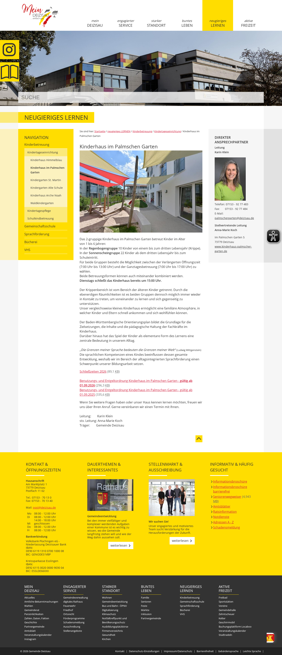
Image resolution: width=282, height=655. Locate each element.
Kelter (222, 618)
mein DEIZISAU (95, 23)
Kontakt (120, 651)
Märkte (145, 610)
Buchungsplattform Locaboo (235, 626)
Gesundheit (108, 635)
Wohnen (107, 597)
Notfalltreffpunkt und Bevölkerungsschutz (114, 620)
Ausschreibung (71, 626)
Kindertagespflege (39, 211)
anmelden (260, 40)
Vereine (223, 606)
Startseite (40, 18)
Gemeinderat (31, 610)
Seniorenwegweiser (227, 497)
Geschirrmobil (227, 622)
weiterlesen (118, 545)
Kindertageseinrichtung (42, 152)
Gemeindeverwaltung (75, 597)
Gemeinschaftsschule (39, 226)
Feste (144, 606)
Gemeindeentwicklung (115, 601)
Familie (145, 597)
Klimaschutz (109, 614)
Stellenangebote (72, 631)
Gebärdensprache (228, 651)
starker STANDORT (156, 23)
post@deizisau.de (44, 507)
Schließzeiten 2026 (93, 371)
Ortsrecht (68, 614)
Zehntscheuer (226, 614)
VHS (27, 250)
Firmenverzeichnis (112, 631)
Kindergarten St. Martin (46, 180)
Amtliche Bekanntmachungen (41, 601)
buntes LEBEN (187, 23)
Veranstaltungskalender (38, 635)
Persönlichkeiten (33, 614)
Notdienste (221, 517)
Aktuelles (29, 597)
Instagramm (9, 49)
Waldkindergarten (42, 203)
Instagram (30, 639)
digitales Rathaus (73, 601)
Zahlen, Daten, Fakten (36, 618)
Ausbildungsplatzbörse (115, 626)
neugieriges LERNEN (217, 23)
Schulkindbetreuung (40, 218)
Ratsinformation (225, 512)
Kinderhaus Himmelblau (46, 160)
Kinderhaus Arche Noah (46, 195)
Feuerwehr (69, 606)
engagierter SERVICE (125, 23)
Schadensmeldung (226, 527)
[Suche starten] (256, 97)
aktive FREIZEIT (248, 23)
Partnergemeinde (34, 626)
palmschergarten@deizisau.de (234, 218)
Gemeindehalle (227, 610)
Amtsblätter (221, 506)
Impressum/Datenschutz (178, 651)
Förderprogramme (74, 618)
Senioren (146, 601)
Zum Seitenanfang (198, 436)
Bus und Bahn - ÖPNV (114, 606)
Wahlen (28, 606)
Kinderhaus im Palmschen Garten (47, 170)
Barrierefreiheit (205, 651)
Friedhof (68, 610)
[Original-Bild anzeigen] (141, 231)
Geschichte (30, 622)
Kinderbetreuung (36, 144)
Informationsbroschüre (230, 481)
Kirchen (106, 639)
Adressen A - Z (223, 522)
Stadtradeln (225, 635)
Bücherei (30, 242)
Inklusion (146, 614)
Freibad (223, 597)
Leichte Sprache (252, 651)
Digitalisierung (110, 610)
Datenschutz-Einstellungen (144, 651)
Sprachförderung (36, 234)
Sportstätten (226, 601)
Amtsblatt (9, 71)
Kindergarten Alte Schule (47, 188)
